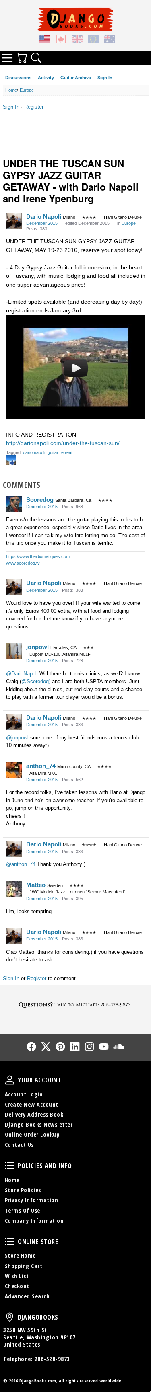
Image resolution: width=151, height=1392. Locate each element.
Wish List (17, 1276)
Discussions (18, 77)
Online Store (9, 1241)
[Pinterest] (60, 1046)
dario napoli (34, 452)
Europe (129, 223)
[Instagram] (89, 1046)
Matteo (36, 884)
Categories (7, 58)
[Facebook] (31, 1046)
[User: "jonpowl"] (14, 651)
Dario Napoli (43, 216)
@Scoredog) (35, 681)
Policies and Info (9, 1165)
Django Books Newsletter (39, 1124)
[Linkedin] (74, 1046)
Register (33, 107)
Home (12, 1180)
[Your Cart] (21, 58)
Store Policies (23, 1190)
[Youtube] (103, 1046)
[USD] (45, 40)
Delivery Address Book (34, 1114)
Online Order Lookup (32, 1134)
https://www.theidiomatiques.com (38, 556)
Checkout (17, 1286)
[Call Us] (75, 1004)
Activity (46, 77)
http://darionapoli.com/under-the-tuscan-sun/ (63, 443)
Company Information (34, 1220)
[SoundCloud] (118, 1046)
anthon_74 (41, 765)
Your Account (9, 1080)
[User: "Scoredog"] (14, 504)
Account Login (24, 1094)
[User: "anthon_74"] (14, 770)
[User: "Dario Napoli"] (14, 221)
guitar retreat (60, 452)
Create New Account (31, 1104)
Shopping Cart (24, 1266)
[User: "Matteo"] (14, 889)
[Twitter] (45, 1046)
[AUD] (109, 40)
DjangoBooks (9, 1317)
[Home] (75, 19)
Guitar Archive (75, 77)
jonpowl (37, 646)
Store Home (20, 1255)
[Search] (36, 58)
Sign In (104, 77)
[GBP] (77, 40)
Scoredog (40, 499)
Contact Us (19, 1144)
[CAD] (61, 40)
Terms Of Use (22, 1210)
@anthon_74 (20, 864)
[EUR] (93, 40)
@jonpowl (17, 738)
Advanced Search (27, 1296)
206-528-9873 (52, 1359)
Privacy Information (31, 1200)
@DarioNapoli (22, 674)
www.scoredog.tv (23, 562)
